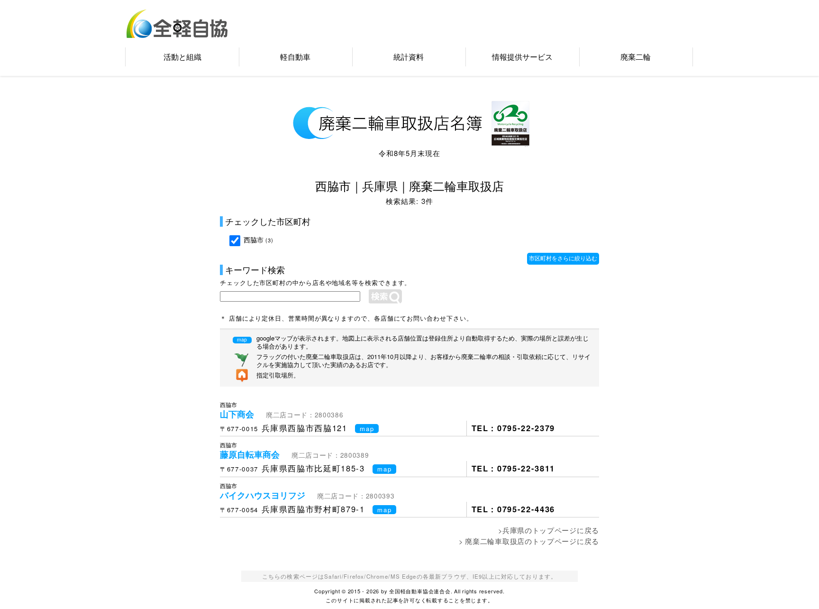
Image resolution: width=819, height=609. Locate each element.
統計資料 (408, 56)
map (367, 428)
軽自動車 (295, 56)
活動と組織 (182, 56)
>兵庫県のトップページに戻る (548, 530)
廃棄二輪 (635, 56)
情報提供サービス (522, 56)
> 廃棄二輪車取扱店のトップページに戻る (529, 541)
